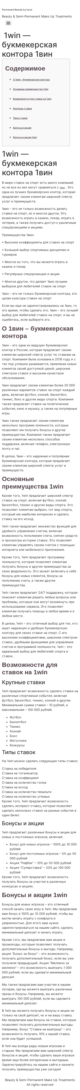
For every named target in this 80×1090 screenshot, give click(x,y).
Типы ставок (20, 118)
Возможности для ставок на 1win (32, 98)
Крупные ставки (22, 108)
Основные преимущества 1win (30, 89)
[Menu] (8, 23)
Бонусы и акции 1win (25, 137)
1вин (62, 187)
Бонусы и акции (22, 127)
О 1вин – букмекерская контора (31, 79)
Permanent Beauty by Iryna (17, 9)
